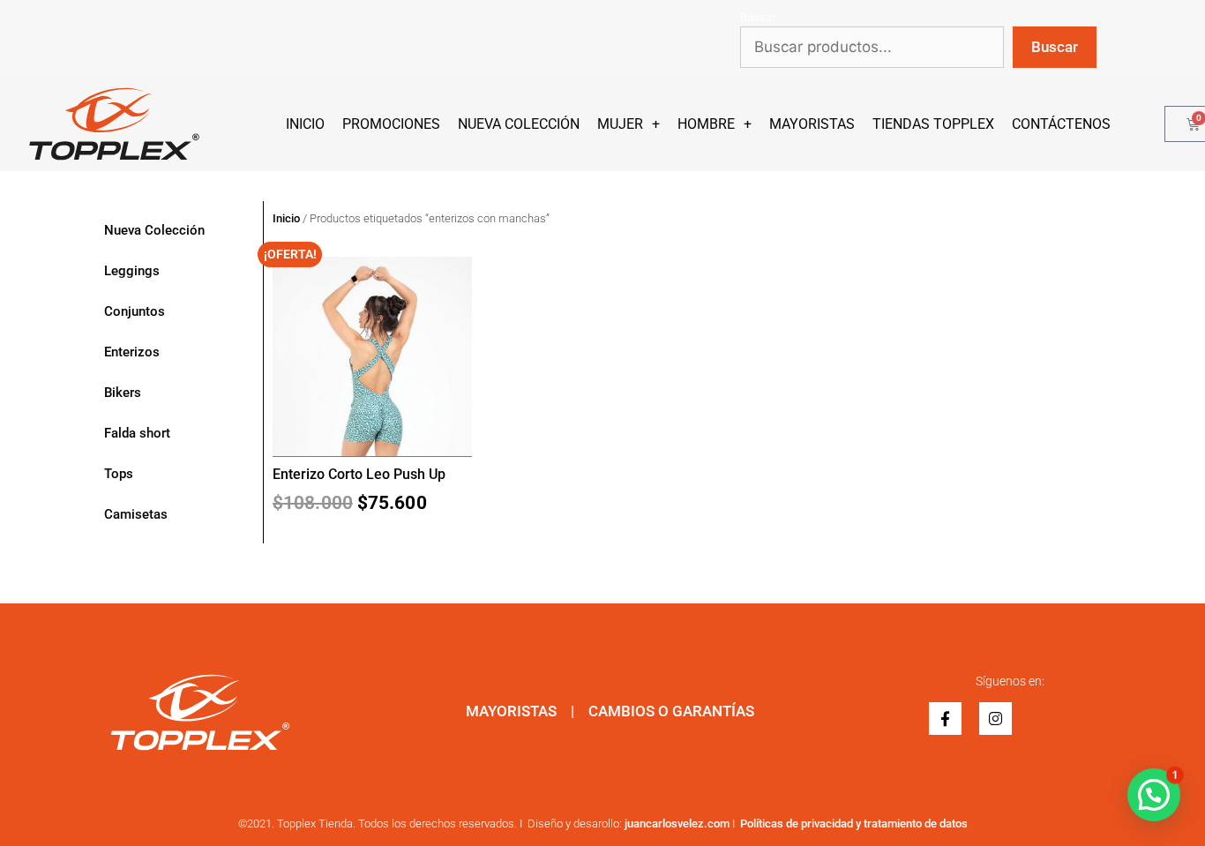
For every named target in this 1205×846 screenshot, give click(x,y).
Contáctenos (1061, 124)
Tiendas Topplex (933, 124)
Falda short (137, 433)
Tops (118, 474)
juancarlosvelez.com (677, 823)
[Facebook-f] (945, 718)
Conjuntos (134, 311)
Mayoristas (812, 124)
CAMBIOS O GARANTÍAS (671, 711)
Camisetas (136, 514)
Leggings (132, 271)
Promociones (391, 124)
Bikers (122, 393)
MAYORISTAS (511, 711)
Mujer (620, 124)
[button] (1153, 794)
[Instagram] (995, 718)
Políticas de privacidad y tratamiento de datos (854, 823)
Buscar (757, 17)
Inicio (305, 124)
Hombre (706, 124)
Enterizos (132, 352)
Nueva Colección (519, 124)
